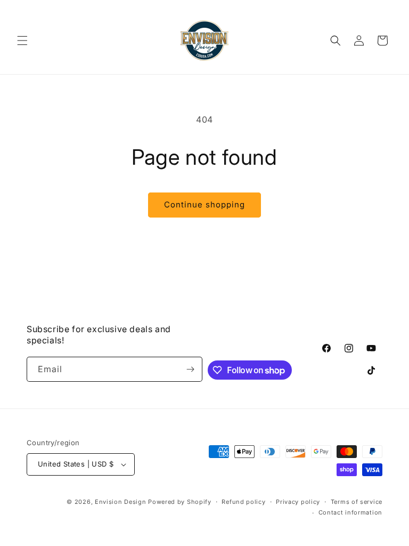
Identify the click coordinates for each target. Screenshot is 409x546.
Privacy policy (298, 501)
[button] (22, 40)
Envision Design (120, 501)
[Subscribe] (190, 369)
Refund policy (243, 501)
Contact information (350, 512)
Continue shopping (204, 204)
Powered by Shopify (179, 501)
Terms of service (356, 501)
